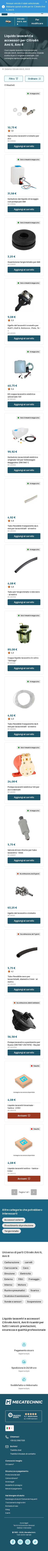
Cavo (26, 1267)
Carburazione (11, 1262)
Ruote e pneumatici (14, 1290)
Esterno (8, 1279)
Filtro (12, 78)
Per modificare (37, 21)
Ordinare (32, 78)
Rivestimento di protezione (18, 1225)
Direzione (9, 1273)
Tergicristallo (11, 1231)
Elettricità (25, 1273)
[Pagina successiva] (34, 1192)
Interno (8, 1284)
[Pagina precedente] (14, 1192)
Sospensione (34, 1301)
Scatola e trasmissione (16, 1296)
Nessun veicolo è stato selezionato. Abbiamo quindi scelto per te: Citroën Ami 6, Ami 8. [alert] (25, 6)
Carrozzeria (10, 1267)
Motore (22, 1284)
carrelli (28, 1262)
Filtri (20, 1279)
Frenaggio (34, 1279)
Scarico (35, 1290)
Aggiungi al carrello (24, 146)
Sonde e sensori (12, 1301)
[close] (46, 2)
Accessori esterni (13, 1219)
